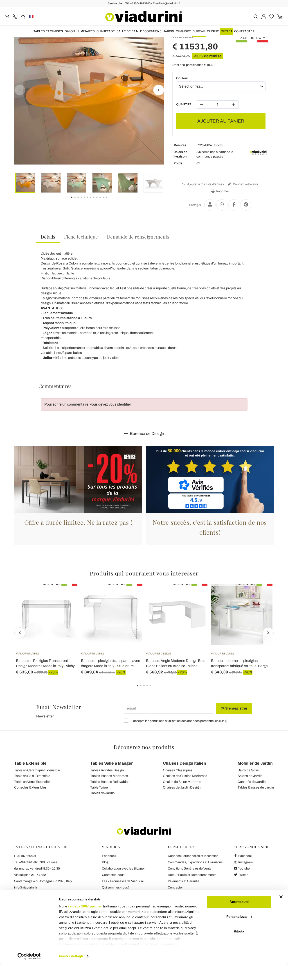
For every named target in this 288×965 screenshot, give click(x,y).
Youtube (244, 868)
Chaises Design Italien (184, 763)
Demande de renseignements (138, 236)
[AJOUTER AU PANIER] (65, 594)
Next (158, 90)
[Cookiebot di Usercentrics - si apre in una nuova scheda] (29, 956)
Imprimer (222, 191)
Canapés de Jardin (252, 782)
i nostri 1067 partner (85, 906)
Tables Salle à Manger (111, 763)
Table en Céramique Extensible (37, 770)
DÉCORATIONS (151, 31)
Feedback (109, 856)
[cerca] (255, 16)
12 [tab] (110, 200)
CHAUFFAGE (106, 31)
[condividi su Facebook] (233, 205)
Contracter (244, 31)
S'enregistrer (236, 708)
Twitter (243, 875)
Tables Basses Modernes (109, 776)
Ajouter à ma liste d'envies (205, 184)
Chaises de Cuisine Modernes (185, 776)
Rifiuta (239, 931)
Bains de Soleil (248, 770)
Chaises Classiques (177, 770)
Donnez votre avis (245, 184)
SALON (70, 31)
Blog (105, 862)
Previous (19, 90)
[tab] (48, 237)
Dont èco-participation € (193, 65)
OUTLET (226, 31)
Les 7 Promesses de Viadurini (123, 881)
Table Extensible (30, 763)
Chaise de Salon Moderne (182, 782)
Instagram (245, 862)
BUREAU (199, 31)
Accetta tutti (239, 902)
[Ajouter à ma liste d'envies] (65, 605)
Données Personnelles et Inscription (193, 856)
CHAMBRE (183, 31)
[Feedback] (23, 16)
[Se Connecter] (263, 16)
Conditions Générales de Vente (190, 868)
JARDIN (168, 31)
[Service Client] (15, 16)
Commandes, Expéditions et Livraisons (195, 862)
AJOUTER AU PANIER (220, 120)
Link (223, 721)
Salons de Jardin (250, 776)
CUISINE (213, 31)
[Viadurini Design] (258, 152)
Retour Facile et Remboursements (192, 875)
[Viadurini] (143, 16)
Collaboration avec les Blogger (123, 868)
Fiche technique (81, 236)
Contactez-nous (113, 875)
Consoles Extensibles (30, 787)
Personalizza (236, 917)
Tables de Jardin (102, 793)
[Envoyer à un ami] (210, 205)
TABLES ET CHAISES (48, 31)
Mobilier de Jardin (255, 763)
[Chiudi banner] (281, 896)
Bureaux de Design (146, 433)
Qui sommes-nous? (116, 887)
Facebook (245, 856)
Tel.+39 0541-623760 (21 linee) (36, 862)
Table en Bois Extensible (32, 776)
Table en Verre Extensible (32, 782)
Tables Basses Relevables (109, 782)
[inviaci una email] (6, 16)
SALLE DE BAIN (127, 31)
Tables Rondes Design (107, 770)
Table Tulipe (99, 787)
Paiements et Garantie (183, 881)
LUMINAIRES (86, 31)
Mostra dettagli (71, 956)
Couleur (182, 78)
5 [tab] (154, 688)
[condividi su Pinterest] (245, 205)
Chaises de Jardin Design (181, 787)
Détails (48, 236)
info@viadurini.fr (25, 887)
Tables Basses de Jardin (256, 787)
